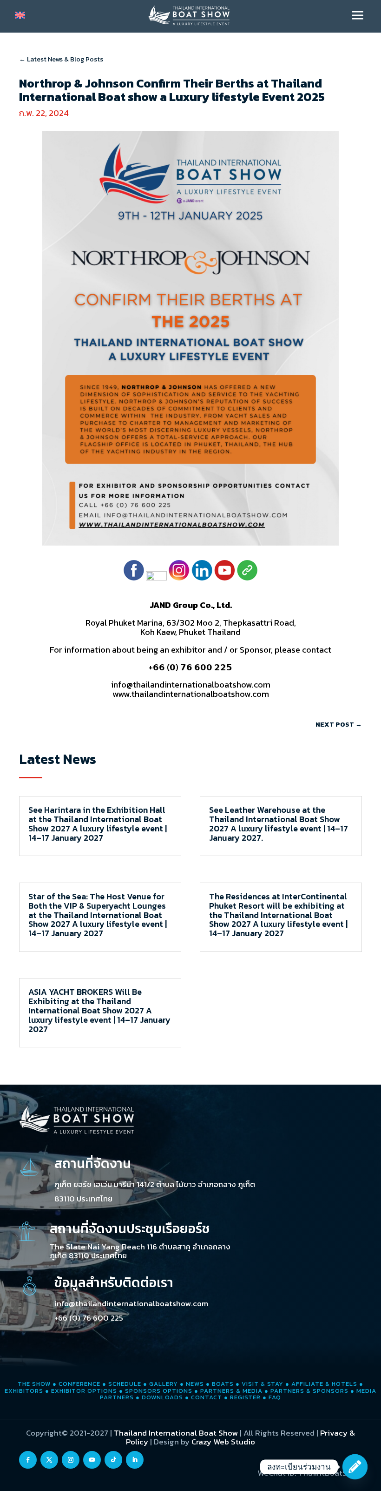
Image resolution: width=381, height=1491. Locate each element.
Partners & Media (231, 1390)
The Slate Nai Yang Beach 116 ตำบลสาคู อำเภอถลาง (140, 1247)
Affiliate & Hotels (324, 1383)
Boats (223, 1383)
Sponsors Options (158, 1390)
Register (245, 1397)
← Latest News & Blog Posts (61, 59)
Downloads (162, 1397)
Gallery (163, 1383)
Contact (206, 1397)
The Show (34, 1383)
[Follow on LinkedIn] (135, 1460)
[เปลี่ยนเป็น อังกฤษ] (20, 15)
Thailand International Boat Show (176, 1433)
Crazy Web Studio (223, 1442)
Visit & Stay (262, 1383)
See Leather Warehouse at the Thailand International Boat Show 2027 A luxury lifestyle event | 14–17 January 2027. (278, 823)
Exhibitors (24, 1390)
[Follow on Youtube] (92, 1460)
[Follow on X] (49, 1460)
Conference (79, 1383)
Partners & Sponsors (309, 1390)
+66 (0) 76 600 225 (88, 1318)
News (195, 1383)
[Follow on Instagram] (70, 1460)
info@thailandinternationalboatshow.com (131, 1303)
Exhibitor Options (84, 1390)
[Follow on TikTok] (113, 1460)
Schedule (124, 1383)
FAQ (275, 1397)
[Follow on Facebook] (28, 1460)
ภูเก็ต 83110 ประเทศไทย (88, 1255)
